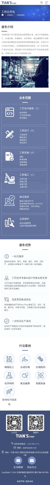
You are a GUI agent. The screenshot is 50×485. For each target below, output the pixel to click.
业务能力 (10, 15)
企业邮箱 (18, 467)
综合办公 (32, 467)
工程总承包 (21, 15)
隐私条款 (29, 481)
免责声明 (20, 481)
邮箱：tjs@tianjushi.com (26, 448)
